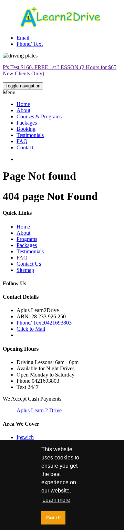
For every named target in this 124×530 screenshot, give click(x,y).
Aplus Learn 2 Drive (39, 410)
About (23, 110)
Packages (27, 123)
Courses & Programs (39, 116)
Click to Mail (31, 329)
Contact (25, 147)
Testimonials (30, 135)
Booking (26, 129)
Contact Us (29, 264)
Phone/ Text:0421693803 (44, 323)
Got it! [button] (53, 517)
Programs (27, 239)
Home (23, 104)
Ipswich (25, 437)
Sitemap (25, 270)
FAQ (22, 141)
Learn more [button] (56, 500)
